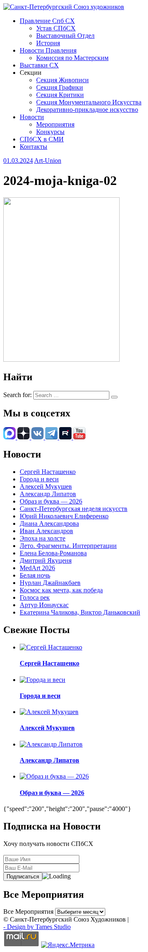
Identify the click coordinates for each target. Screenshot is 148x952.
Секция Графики (59, 87)
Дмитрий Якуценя (46, 560)
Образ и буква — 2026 (51, 501)
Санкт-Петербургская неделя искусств (73, 508)
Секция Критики (60, 94)
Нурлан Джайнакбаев (50, 582)
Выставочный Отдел (65, 35)
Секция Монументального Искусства (88, 102)
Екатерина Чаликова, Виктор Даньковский (80, 612)
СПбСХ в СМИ (42, 139)
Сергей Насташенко (48, 471)
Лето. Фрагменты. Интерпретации (68, 545)
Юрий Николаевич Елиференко (64, 516)
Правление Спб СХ (47, 20)
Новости (32, 116)
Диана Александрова (49, 523)
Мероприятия (55, 124)
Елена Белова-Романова (53, 553)
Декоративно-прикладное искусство (87, 109)
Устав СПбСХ (56, 28)
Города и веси (39, 479)
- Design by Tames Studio (37, 926)
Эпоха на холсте (42, 538)
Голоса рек (35, 597)
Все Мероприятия (28, 911)
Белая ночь (35, 575)
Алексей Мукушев (46, 486)
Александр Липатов (48, 493)
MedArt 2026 (37, 567)
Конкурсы (50, 131)
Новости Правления (48, 50)
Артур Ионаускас (44, 604)
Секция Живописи (62, 79)
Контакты (33, 146)
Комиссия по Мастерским (72, 57)
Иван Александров (46, 530)
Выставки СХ (39, 65)
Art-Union (47, 160)
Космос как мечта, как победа (61, 590)
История (48, 42)
